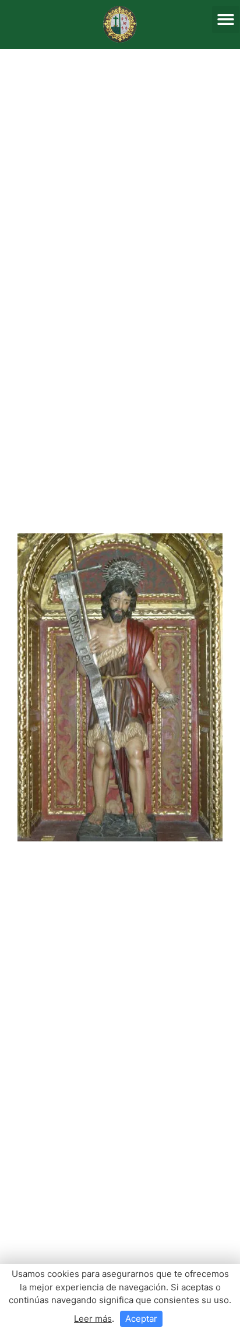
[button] (225, 19)
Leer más (93, 1318)
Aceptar (141, 1318)
